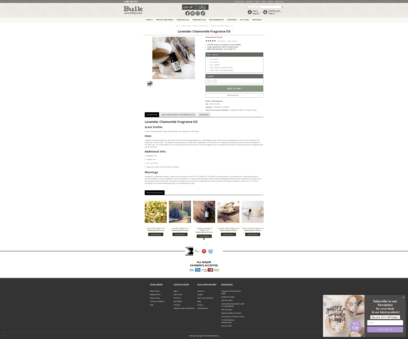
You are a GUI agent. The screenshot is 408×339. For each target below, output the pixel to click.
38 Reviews (203, 115)
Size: (212, 55)
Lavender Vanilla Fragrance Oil (228, 228)
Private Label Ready (164, 20)
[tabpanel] (156, 216)
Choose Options (156, 234)
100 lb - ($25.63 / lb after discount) (221, 70)
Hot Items (244, 20)
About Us (201, 291)
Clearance (249, 2)
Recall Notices (203, 308)
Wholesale (257, 20)
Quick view (155, 212)
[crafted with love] (4, 335)
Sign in (255, 11)
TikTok (203, 13)
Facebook (187, 13)
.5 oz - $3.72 (214, 59)
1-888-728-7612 (131, 1)
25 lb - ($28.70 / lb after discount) (221, 68)
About (257, 2)
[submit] (282, 7)
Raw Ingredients (216, 20)
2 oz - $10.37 (214, 62)
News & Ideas (226, 326)
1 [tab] (204, 239)
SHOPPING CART (274, 11)
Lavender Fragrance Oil (180, 228)
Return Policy (154, 291)
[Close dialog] (403, 297)
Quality (200, 294)
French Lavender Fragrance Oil (253, 228)
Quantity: (210, 76)
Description (152, 115)
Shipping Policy (155, 294)
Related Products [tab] (155, 193)
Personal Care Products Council (232, 316)
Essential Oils (183, 20)
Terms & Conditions (157, 301)
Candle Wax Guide (227, 297)
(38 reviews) (221, 41)
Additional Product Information (178, 115)
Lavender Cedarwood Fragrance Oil (204, 229)
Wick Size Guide (227, 300)
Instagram (198, 13)
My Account (279, 2)
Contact (270, 2)
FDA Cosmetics (226, 310)
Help (151, 305)
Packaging (232, 20)
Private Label (239, 2)
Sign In (176, 291)
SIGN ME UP (385, 329)
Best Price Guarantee (205, 298)
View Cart (177, 298)
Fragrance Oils (199, 20)
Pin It (192, 13)
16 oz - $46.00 (215, 65)
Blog (263, 2)
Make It (149, 20)
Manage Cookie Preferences (184, 308)
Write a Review (232, 41)
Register (256, 14)
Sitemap (192, 336)
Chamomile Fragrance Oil (156, 228)
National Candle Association (231, 313)
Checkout (177, 305)
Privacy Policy (155, 298)
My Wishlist (178, 301)
